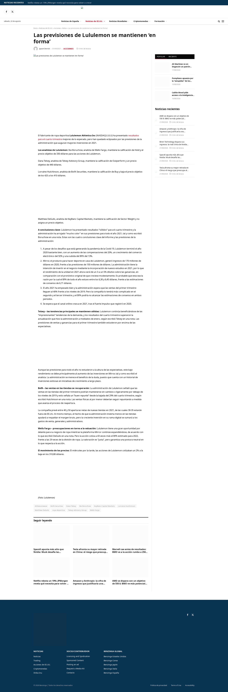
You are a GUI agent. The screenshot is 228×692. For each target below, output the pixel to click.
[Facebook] (24, 142)
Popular (161, 56)
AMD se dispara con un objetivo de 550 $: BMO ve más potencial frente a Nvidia (128, 582)
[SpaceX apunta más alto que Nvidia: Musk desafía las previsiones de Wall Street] (52, 535)
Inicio (35, 28)
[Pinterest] (24, 162)
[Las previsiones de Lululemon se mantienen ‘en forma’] (91, 91)
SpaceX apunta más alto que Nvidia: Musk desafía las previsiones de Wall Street (49, 551)
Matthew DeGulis (42, 510)
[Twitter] (24, 149)
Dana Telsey (71, 506)
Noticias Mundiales (118, 21)
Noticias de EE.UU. (94, 21)
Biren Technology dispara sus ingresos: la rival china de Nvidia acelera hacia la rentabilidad (173, 144)
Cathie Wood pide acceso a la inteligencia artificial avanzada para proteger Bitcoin (182, 94)
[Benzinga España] (114, 11)
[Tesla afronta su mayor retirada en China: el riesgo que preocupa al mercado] (91, 535)
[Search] (218, 21)
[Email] (24, 169)
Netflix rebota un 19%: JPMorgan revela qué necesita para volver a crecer (60, 3)
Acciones (57, 28)
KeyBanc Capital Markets (104, 506)
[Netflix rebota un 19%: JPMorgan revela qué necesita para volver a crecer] (52, 567)
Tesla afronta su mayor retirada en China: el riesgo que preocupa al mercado (90, 551)
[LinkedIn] (24, 155)
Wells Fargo (95, 510)
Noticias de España (70, 21)
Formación (160, 21)
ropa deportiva (58, 510)
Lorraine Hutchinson (126, 506)
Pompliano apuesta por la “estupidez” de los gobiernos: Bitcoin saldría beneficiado (182, 79)
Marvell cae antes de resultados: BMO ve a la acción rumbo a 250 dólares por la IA (129, 551)
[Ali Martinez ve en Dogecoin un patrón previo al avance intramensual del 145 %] (162, 67)
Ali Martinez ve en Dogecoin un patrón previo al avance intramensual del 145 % (182, 65)
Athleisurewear (41, 506)
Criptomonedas (141, 21)
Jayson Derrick (44, 49)
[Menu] (223, 21)
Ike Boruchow (85, 506)
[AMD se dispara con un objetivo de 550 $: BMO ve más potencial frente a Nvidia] (130, 567)
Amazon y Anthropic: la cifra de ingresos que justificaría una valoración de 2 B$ (89, 582)
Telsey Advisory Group (77, 510)
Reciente (173, 56)
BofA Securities (57, 506)
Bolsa (64, 28)
